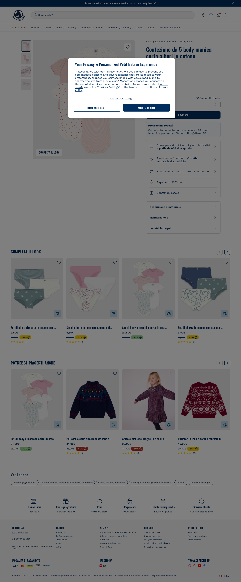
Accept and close (146, 107)
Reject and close (95, 107)
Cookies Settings (121, 98)
